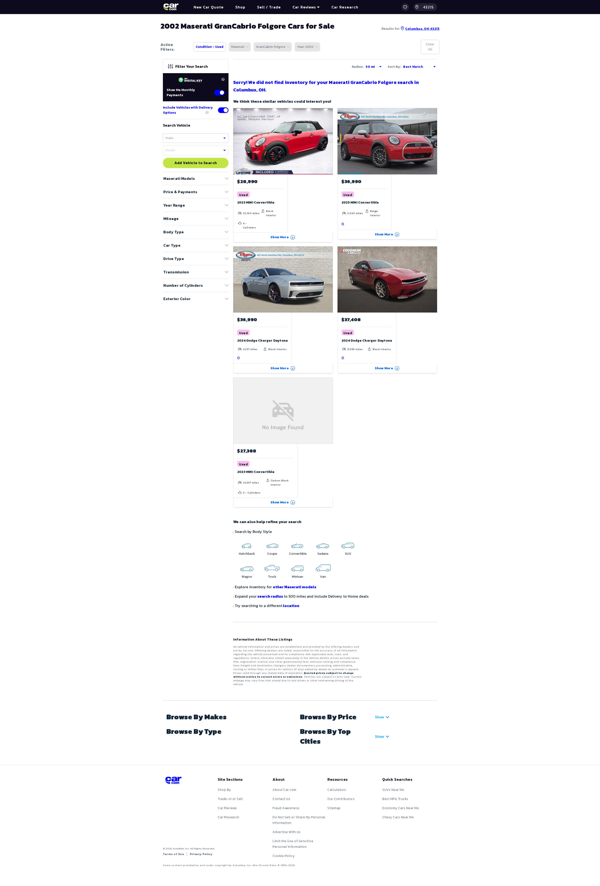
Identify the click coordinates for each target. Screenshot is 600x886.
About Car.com (284, 789)
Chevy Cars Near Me (398, 817)
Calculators (336, 789)
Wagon (247, 576)
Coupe (272, 553)
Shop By (224, 789)
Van (323, 576)
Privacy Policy (201, 854)
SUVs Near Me (393, 789)
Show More (279, 237)
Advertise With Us (287, 831)
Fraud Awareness (286, 808)
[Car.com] (171, 7)
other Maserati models (294, 587)
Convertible (298, 553)
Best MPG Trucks (395, 798)
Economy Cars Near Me (400, 808)
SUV (348, 553)
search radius (270, 596)
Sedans (322, 553)
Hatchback (247, 553)
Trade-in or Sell (230, 798)
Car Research (228, 817)
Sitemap (334, 808)
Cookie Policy (284, 855)
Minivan (297, 576)
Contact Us (281, 798)
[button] (405, 7)
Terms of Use (173, 854)
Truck (272, 576)
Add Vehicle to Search (195, 163)
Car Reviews (227, 808)
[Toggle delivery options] (223, 110)
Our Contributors (341, 798)
